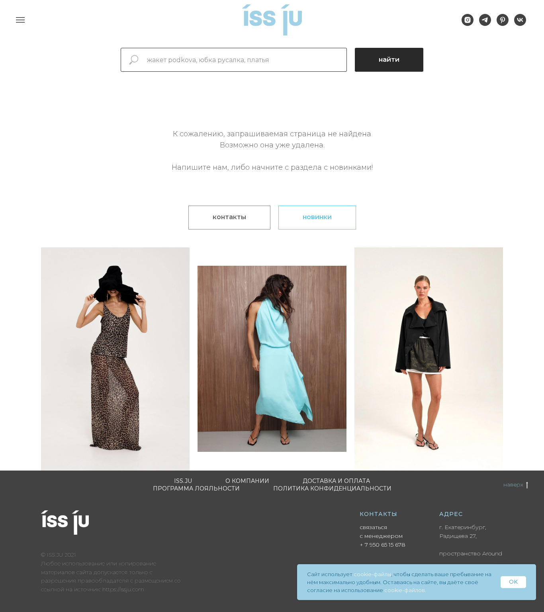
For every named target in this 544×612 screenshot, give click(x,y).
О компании (247, 480)
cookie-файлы (372, 574)
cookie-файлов (404, 590)
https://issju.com (123, 589)
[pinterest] (503, 23)
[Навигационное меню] (20, 20)
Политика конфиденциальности (332, 488)
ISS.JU (183, 480)
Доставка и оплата (336, 480)
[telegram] (485, 23)
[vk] (520, 23)
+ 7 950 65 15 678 (382, 544)
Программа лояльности (196, 488)
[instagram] (468, 23)
